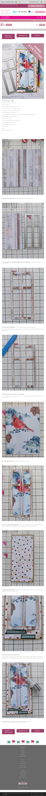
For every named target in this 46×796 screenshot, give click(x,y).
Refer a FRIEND (36, 6)
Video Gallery (23, 765)
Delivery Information (23, 777)
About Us (23, 750)
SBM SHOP (8, 24)
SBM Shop (23, 754)
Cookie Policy (23, 774)
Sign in (43, 20)
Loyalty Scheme (23, 756)
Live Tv (22, 759)
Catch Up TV (23, 761)
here (6, 794)
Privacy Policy (23, 772)
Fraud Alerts (23, 776)
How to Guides (23, 767)
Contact (23, 752)
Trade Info (37, 20)
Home (23, 749)
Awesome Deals (23, 763)
